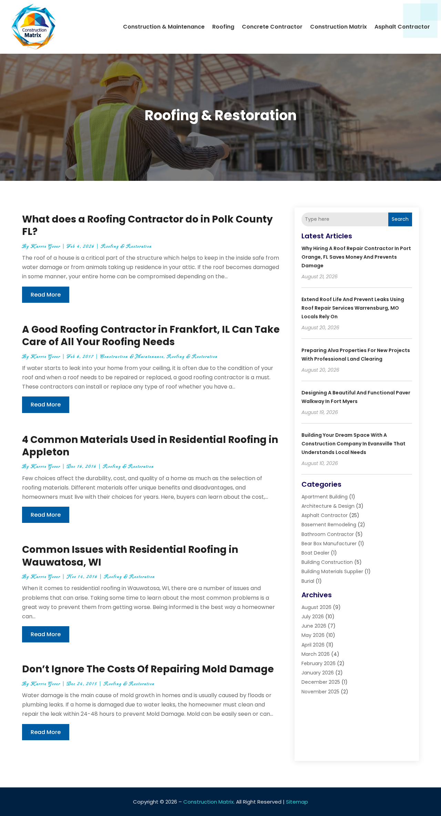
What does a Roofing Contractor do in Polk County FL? (147, 225)
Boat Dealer (315, 552)
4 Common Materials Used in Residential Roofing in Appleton (150, 446)
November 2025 (320, 691)
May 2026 (313, 635)
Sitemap (297, 801)
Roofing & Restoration (126, 246)
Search (400, 219)
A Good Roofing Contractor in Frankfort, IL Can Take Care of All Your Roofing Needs (151, 336)
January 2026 (317, 672)
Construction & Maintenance (164, 27)
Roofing (223, 27)
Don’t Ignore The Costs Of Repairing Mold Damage (148, 669)
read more (46, 295)
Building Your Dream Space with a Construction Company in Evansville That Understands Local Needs (353, 444)
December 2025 (320, 682)
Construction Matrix (338, 27)
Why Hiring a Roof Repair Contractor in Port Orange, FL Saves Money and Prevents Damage (356, 257)
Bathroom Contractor (327, 534)
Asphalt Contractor (402, 27)
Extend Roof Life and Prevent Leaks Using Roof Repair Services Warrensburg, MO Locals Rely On (352, 308)
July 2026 (312, 616)
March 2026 (315, 654)
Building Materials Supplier (332, 571)
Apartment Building (324, 496)
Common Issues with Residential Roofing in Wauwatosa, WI (130, 556)
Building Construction (327, 562)
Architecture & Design (328, 506)
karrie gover (45, 246)
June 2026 (313, 625)
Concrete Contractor (272, 27)
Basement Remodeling (328, 524)
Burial (307, 581)
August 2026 (316, 607)
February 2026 (318, 663)
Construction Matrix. (209, 801)
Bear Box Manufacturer (329, 543)
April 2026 (313, 644)
